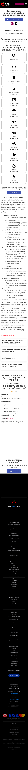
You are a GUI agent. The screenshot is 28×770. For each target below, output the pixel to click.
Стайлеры (14, 648)
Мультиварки (14, 573)
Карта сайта (14, 734)
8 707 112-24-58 (14, 675)
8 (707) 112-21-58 (12, 418)
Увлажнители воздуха (14, 639)
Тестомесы (14, 589)
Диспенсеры (14, 623)
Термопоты (14, 580)
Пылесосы (14, 558)
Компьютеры (14, 543)
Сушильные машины (14, 526)
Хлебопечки (14, 584)
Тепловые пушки (14, 635)
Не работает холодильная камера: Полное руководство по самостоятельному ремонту (12, 366)
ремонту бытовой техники (19, 742)
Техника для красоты (14, 646)
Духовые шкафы (14, 529)
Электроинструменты (14, 597)
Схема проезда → (14, 693)
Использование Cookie (14, 732)
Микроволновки (14, 561)
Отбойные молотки (14, 604)
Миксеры (14, 582)
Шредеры (14, 622)
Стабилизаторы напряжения (14, 550)
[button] (26, 4)
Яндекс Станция (14, 658)
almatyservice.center (14, 699)
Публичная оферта (14, 729)
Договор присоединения (14, 727)
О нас (14, 726)
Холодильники (14, 528)
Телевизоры (14, 533)
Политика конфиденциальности (14, 731)
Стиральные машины (14, 522)
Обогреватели (14, 637)
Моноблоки (14, 546)
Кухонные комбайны (14, 569)
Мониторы (14, 545)
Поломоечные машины (14, 535)
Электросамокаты (14, 659)
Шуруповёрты (14, 603)
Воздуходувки (14, 612)
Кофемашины (14, 563)
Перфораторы (14, 599)
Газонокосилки (14, 610)
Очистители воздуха (14, 640)
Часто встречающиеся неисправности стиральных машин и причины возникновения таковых (13, 342)
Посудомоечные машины (14, 524)
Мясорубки (14, 571)
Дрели (13, 601)
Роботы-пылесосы (14, 559)
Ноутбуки (14, 541)
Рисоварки (14, 586)
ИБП (14, 548)
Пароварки (14, 588)
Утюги (14, 565)
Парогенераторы (14, 567)
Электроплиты (14, 531)
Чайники (14, 578)
